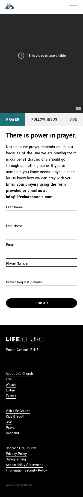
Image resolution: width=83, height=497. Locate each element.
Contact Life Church (21, 448)
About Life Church (19, 373)
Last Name (14, 226)
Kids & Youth (15, 416)
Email (10, 244)
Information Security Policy (26, 470)
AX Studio (26, 485)
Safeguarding (16, 459)
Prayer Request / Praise (24, 282)
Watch (11, 384)
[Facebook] (7, 362)
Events (11, 396)
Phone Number (17, 263)
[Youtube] (27, 362)
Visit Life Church (18, 411)
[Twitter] (14, 362)
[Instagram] (21, 362)
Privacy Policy (16, 453)
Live (9, 379)
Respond (12, 433)
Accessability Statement (24, 465)
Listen (10, 390)
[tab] (12, 119)
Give (9, 422)
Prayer (11, 427)
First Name (14, 207)
